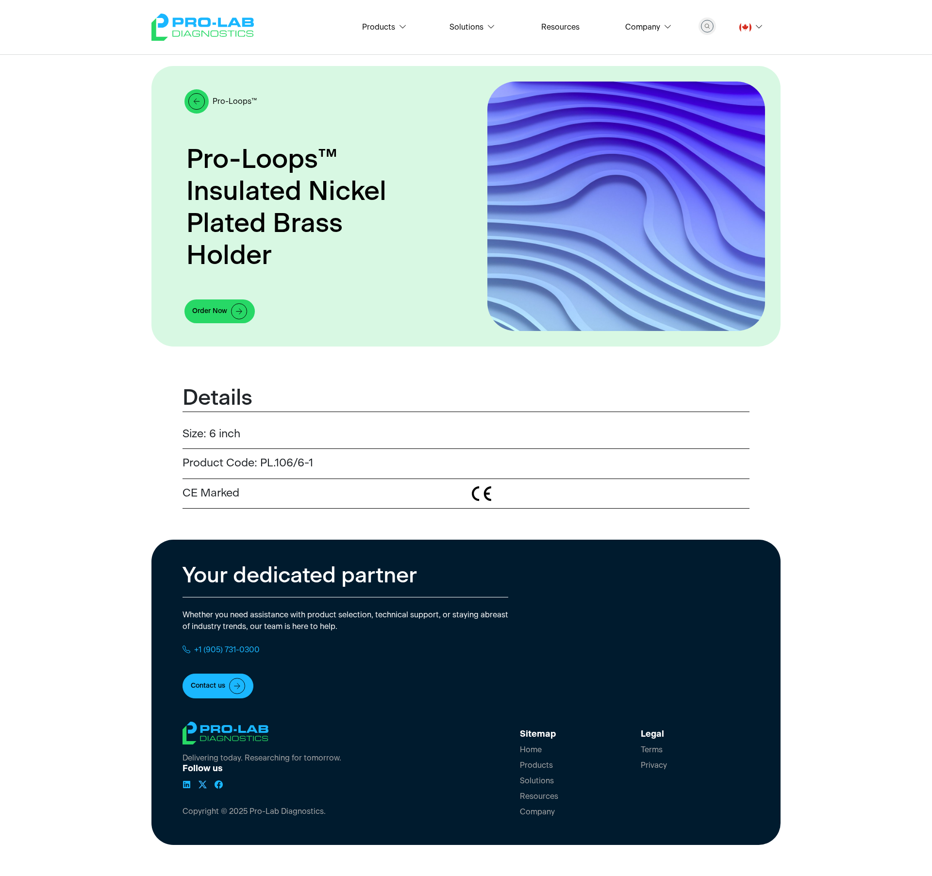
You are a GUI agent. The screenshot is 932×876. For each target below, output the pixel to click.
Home (531, 750)
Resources (560, 27)
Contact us (208, 685)
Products (536, 765)
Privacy (654, 765)
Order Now (209, 311)
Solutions (537, 781)
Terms (652, 750)
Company (537, 812)
